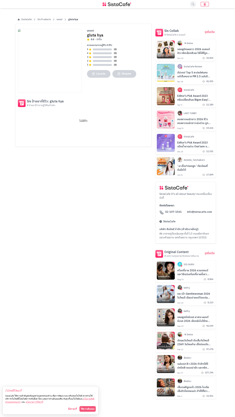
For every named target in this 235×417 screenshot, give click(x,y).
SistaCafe (26, 19)
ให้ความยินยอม (87, 408)
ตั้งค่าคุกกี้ (72, 408)
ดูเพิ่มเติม (210, 32)
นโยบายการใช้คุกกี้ (34, 402)
